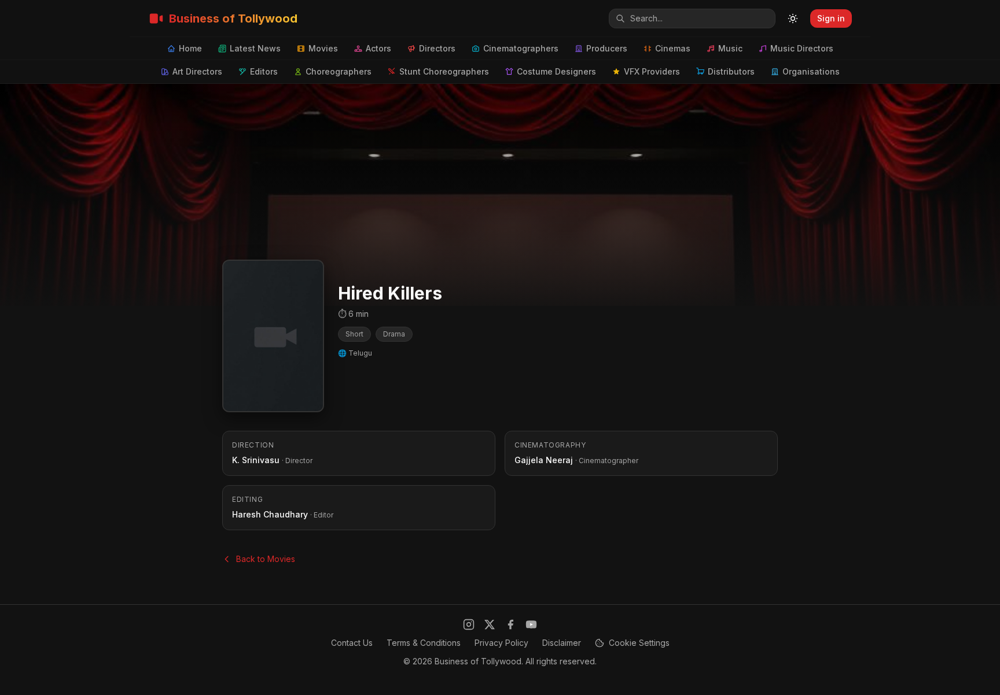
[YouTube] (531, 624)
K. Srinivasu (256, 460)
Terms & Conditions (424, 643)
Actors (378, 48)
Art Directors (197, 71)
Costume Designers (556, 71)
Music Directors (801, 48)
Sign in (831, 18)
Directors (437, 48)
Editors (264, 71)
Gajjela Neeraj (543, 460)
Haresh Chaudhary (270, 514)
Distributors (731, 71)
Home (190, 48)
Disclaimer (561, 643)
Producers (606, 48)
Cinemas (672, 48)
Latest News (255, 48)
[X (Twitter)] (489, 624)
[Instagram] (469, 624)
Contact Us (352, 643)
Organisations (811, 71)
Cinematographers (520, 48)
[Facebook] (510, 624)
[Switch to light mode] (792, 18)
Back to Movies (265, 559)
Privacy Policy (501, 643)
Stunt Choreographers (444, 71)
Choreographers (339, 71)
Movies (323, 48)
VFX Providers (652, 71)
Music (730, 48)
